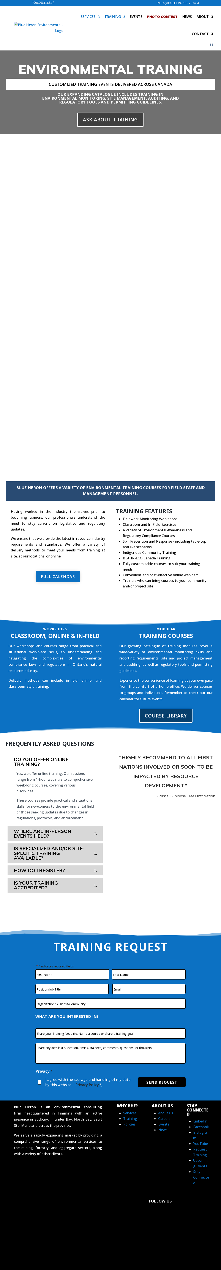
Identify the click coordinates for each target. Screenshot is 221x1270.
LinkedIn (200, 1121)
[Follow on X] (167, 1212)
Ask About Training (110, 119)
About (203, 16)
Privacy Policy (87, 1084)
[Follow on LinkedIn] (123, 1212)
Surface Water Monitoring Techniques (54, 202)
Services (88, 16)
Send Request (161, 1082)
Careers (164, 1118)
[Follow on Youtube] (157, 1224)
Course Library (166, 715)
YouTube (200, 1143)
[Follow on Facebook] (145, 1212)
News (187, 16)
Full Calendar (58, 576)
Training (112, 16)
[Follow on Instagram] (189, 1212)
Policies (129, 1124)
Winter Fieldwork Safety (36, 342)
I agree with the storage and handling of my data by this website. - (88, 1082)
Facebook (201, 1126)
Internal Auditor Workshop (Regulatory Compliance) (163, 155)
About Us (165, 1113)
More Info (19, 303)
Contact (200, 33)
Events (136, 16)
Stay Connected (201, 1177)
